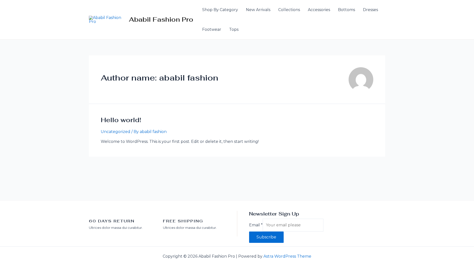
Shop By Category (220, 9)
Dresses (370, 9)
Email (256, 225)
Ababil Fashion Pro (161, 19)
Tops (233, 29)
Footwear (211, 29)
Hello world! (121, 120)
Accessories (319, 9)
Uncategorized (115, 131)
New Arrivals (258, 9)
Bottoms (346, 9)
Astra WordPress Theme (287, 256)
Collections (289, 9)
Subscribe (266, 237)
